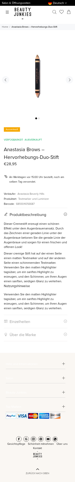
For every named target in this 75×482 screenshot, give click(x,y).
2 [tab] (39, 118)
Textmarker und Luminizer (33, 199)
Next (69, 79)
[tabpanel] (37, 77)
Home (5, 27)
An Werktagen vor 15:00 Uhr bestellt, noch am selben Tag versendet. (36, 179)
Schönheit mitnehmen (41, 444)
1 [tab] (36, 118)
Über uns (62, 444)
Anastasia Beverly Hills (31, 194)
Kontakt (37, 448)
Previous (5, 79)
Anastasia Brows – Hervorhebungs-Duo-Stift (34, 27)
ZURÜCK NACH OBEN (37, 473)
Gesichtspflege (16, 444)
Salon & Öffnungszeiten (16, 3)
